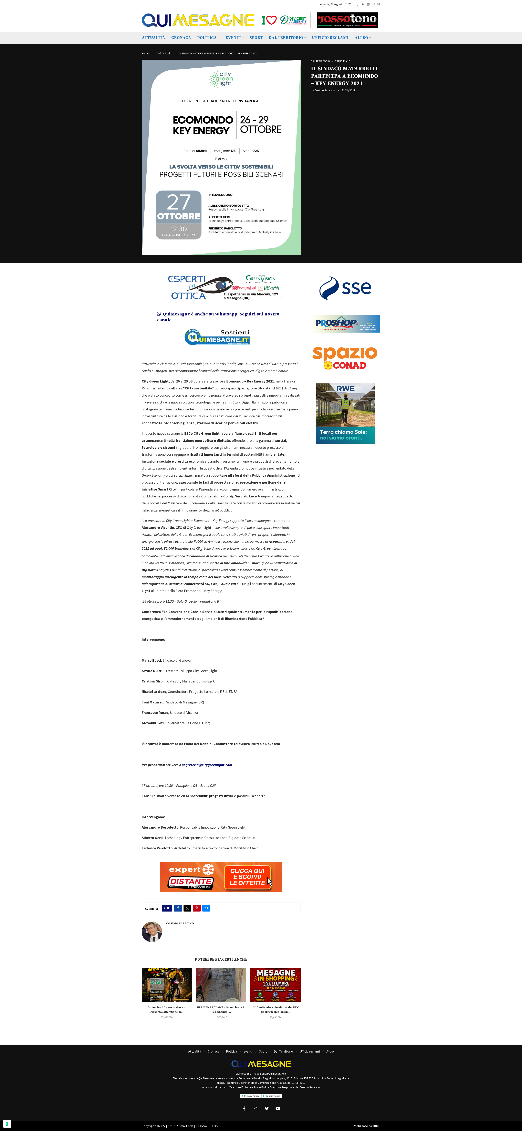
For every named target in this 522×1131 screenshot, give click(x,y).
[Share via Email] (206, 908)
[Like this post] (168, 908)
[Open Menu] (143, 4)
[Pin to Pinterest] (197, 908)
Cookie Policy (272, 1096)
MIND (376, 1126)
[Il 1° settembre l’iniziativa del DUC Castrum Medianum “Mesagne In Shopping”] (275, 985)
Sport (256, 37)
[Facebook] (357, 4)
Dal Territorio (286, 37)
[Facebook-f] (244, 1109)
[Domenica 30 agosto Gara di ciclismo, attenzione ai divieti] (167, 985)
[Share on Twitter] (187, 908)
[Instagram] (368, 4)
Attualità (153, 37)
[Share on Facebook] (178, 908)
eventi (233, 37)
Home (145, 53)
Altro (361, 37)
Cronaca (181, 37)
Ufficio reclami (330, 37)
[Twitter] (362, 4)
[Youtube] (373, 4)
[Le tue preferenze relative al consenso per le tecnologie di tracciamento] (7, 1124)
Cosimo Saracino (325, 90)
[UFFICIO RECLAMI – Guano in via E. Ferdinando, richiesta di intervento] (221, 985)
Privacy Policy (251, 1096)
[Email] (378, 4)
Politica (207, 37)
